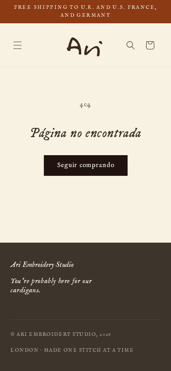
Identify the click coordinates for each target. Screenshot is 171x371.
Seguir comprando (85, 165)
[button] (17, 45)
